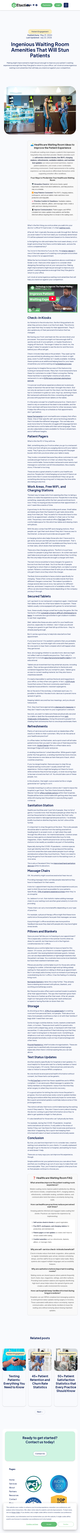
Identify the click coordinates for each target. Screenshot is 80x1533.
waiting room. (64, 228)
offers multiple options (49, 793)
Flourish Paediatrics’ (36, 1045)
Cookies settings (32, 1524)
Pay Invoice (46, 5)
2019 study (70, 681)
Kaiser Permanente (35, 416)
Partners (13, 1491)
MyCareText (36, 1080)
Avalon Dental (42, 745)
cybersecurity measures (63, 707)
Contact (13, 1499)
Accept (49, 1524)
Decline (65, 1524)
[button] (66, 5)
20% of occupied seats (54, 1011)
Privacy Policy (15, 1512)
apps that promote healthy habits (57, 658)
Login (58, 5)
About (12, 1487)
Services (13, 1483)
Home (11, 1480)
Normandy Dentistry (36, 982)
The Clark (61, 519)
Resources (14, 1495)
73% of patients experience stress (51, 891)
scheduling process (63, 364)
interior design (68, 251)
